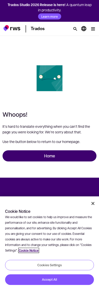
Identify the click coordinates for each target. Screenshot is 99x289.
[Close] (92, 203)
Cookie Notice (29, 250)
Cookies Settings (49, 265)
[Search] (75, 29)
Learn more (49, 16)
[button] (12, 28)
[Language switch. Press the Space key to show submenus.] (84, 29)
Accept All (49, 279)
